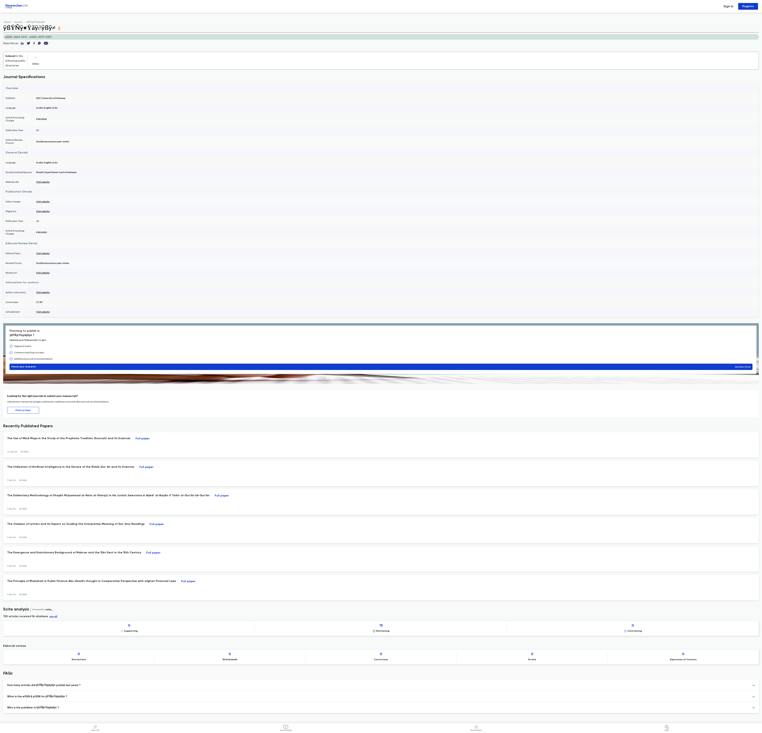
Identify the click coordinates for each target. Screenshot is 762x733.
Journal (18, 21)
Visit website (43, 181)
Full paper (143, 438)
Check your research (381, 366)
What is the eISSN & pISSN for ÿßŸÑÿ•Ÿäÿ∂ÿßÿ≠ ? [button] (37, 696)
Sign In (728, 6)
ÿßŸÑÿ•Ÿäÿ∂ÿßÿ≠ (35, 21)
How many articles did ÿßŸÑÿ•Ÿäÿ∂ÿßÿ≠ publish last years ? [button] (44, 685)
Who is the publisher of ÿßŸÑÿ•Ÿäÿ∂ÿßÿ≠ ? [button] (33, 707)
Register (748, 6)
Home (7, 21)
